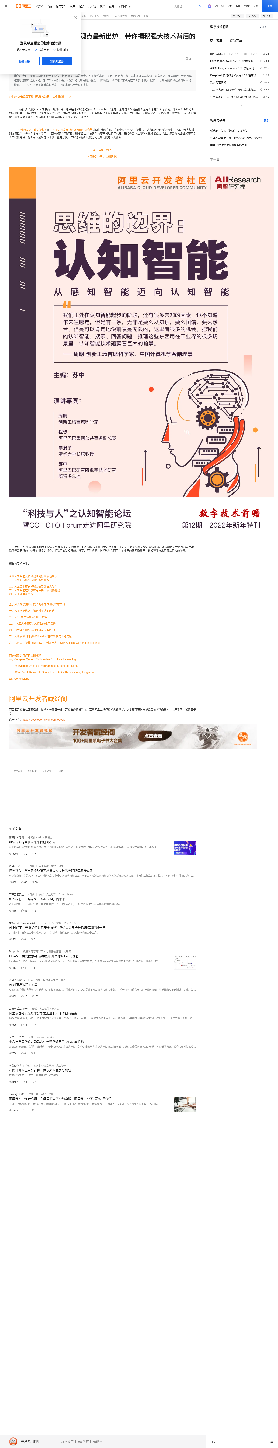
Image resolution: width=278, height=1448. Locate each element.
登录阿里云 (57, 61)
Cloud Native (66, 894)
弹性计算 (33, 1094)
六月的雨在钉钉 (17, 980)
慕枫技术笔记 (16, 837)
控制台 (247, 6)
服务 (111, 6)
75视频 (97, 1442)
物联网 (67, 951)
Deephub (14, 951)
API (40, 837)
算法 (63, 980)
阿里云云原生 (16, 866)
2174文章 (67, 1442)
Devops (40, 1037)
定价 (81, 6)
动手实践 (81, 15)
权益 (72, 6)
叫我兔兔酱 (15, 1065)
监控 (43, 1094)
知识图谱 (32, 771)
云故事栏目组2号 (18, 1008)
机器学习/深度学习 (33, 951)
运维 (61, 866)
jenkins (50, 1037)
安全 (76, 923)
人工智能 (46, 771)
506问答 (83, 1442)
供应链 (67, 923)
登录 (270, 6)
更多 (266, 120)
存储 (41, 894)
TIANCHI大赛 (120, 15)
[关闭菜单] (6, 6)
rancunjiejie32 (16, 1094)
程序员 (55, 1008)
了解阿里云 (124, 6)
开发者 (59, 771)
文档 (230, 6)
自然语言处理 (53, 951)
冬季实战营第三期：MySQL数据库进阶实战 (236, 138)
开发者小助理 (30, 1442)
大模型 (39, 6)
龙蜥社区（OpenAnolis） (22, 923)
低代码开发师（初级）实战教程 (228, 130)
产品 (49, 6)
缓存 (53, 866)
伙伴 (102, 6)
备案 (238, 6)
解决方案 (61, 6)
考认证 (106, 15)
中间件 (32, 837)
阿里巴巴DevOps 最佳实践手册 (228, 145)
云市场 (92, 6)
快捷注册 (24, 61)
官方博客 (94, 15)
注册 (256, 6)
